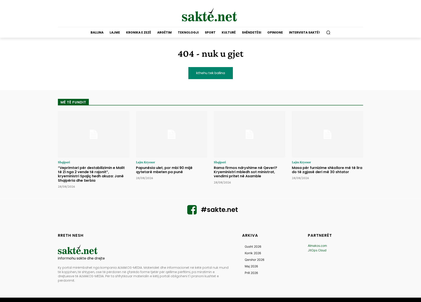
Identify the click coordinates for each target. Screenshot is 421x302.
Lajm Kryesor (145, 162)
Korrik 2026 (253, 253)
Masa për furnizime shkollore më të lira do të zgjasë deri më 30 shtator (327, 169)
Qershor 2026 (254, 259)
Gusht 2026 (253, 246)
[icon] (192, 212)
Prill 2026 (251, 273)
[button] (328, 32)
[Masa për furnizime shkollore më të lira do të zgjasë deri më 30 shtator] (327, 134)
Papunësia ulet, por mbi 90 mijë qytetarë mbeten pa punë (164, 169)
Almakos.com (317, 245)
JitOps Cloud (317, 250)
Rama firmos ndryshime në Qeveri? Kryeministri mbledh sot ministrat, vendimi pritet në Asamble (245, 172)
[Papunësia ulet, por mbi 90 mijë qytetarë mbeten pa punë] (171, 134)
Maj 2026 (251, 266)
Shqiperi (64, 162)
